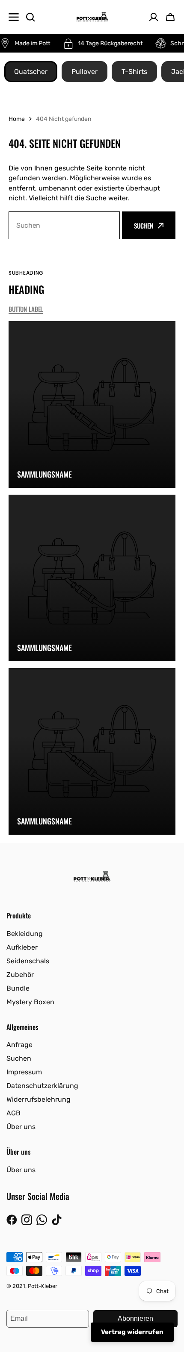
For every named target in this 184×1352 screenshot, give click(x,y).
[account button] (153, 17)
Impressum (24, 1072)
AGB (13, 1113)
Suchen (143, 225)
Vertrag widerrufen (132, 1332)
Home (17, 119)
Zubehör (20, 975)
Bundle (18, 988)
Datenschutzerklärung (42, 1086)
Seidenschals (27, 961)
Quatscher (30, 71)
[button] (170, 17)
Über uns (21, 1127)
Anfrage (19, 1045)
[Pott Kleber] (92, 17)
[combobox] (64, 225)
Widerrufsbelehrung (38, 1099)
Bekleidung (24, 934)
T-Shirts (134, 71)
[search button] (30, 17)
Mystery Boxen (30, 1002)
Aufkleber (22, 947)
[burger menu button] (14, 17)
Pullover (84, 71)
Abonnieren (135, 1318)
